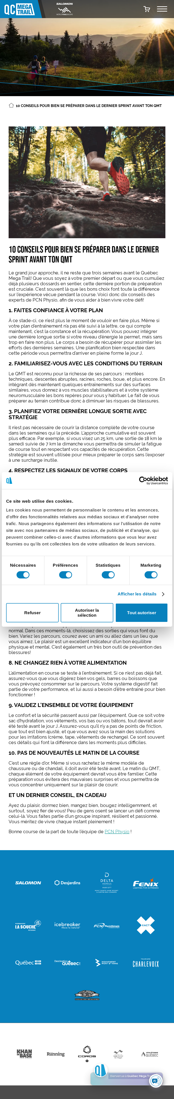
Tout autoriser (141, 612)
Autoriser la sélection (87, 613)
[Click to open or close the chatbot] (156, 1081)
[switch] (65, 574)
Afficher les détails (137, 594)
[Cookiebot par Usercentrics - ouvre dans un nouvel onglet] (148, 480)
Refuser (32, 612)
